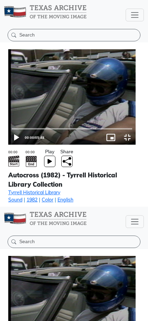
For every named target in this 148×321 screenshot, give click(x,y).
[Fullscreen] (139, 313)
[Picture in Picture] (123, 313)
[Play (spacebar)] (8, 313)
